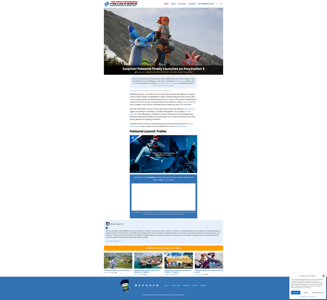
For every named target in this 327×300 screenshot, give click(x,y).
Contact (195, 285)
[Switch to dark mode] (221, 4)
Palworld (189, 72)
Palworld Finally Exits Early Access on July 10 (209, 271)
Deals (173, 4)
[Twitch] (153, 285)
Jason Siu (142, 72)
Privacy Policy (311, 297)
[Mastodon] (157, 285)
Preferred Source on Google (168, 83)
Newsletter (203, 285)
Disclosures (186, 285)
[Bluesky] (143, 285)
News (166, 4)
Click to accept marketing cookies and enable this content (163, 154)
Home (132, 90)
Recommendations (206, 4)
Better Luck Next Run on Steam (163, 86)
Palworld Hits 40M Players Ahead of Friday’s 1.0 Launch (177, 271)
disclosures (181, 81)
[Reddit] (139, 285)
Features (182, 4)
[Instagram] (150, 285)
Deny (305, 292)
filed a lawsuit (189, 109)
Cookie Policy (303, 297)
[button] (323, 276)
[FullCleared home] (126, 285)
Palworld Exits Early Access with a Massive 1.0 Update (147, 271)
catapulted (186, 102)
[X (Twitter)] (146, 285)
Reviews (192, 4)
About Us (166, 285)
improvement (181, 126)
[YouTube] (136, 285)
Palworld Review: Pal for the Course (117, 270)
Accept (295, 292)
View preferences (318, 292)
